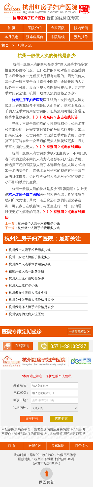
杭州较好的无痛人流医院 (26, 314)
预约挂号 (81, 37)
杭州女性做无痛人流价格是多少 (31, 300)
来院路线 (58, 37)
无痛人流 (24, 45)
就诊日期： (21, 400)
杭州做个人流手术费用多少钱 (39, 223)
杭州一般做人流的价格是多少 (30, 257)
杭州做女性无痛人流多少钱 (28, 292)
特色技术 (81, 445)
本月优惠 (11, 37)
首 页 (11, 28)
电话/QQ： (21, 392)
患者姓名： (21, 385)
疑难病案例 (34, 37)
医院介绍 (35, 28)
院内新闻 (81, 28)
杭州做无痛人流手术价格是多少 (31, 307)
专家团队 (58, 28)
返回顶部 (47, 482)
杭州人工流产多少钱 (23, 285)
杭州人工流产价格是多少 (26, 278)
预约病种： (21, 407)
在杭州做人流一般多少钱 (26, 271)
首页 (5, 45)
